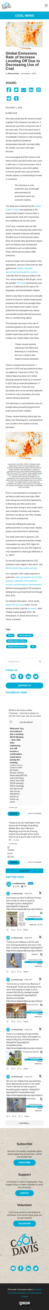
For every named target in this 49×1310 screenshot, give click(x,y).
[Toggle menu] (46, 5)
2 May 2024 (28, 1030)
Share (13, 814)
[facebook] (20, 676)
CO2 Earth (21, 283)
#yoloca (18, 903)
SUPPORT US (24, 685)
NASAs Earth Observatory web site (21, 568)
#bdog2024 (27, 903)
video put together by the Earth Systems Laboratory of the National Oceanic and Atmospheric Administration (24, 581)
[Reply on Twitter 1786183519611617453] (8, 1069)
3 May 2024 (28, 893)
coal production (25, 635)
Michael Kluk (14, 73)
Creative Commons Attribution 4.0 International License (25, 1292)
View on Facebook (34, 813)
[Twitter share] (16, 90)
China (10, 635)
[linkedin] (28, 676)
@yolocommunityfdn (15, 998)
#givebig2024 (12, 906)
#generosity (17, 1084)
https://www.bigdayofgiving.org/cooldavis (24, 909)
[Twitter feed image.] (24, 919)
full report (32, 608)
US (33, 647)
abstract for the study (15, 605)
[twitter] (35, 676)
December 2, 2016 (28, 73)
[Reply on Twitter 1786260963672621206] (8, 1022)
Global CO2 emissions (17, 647)
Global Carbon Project (16, 641)
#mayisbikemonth (14, 1045)
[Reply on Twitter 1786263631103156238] (8, 972)
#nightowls (24, 906)
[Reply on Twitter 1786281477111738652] (8, 930)
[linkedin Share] (31, 90)
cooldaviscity (17, 893)
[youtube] (13, 676)
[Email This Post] (23, 90)
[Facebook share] (9, 90)
